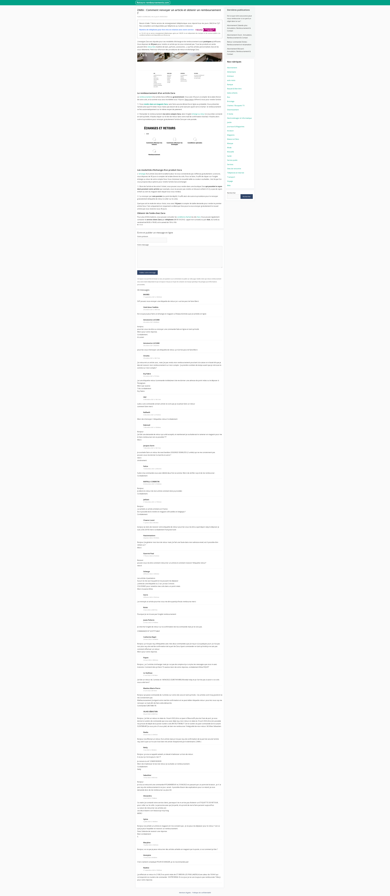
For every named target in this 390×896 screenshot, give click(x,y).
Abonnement (232, 68)
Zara (198, 217)
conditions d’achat (184, 217)
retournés (151, 47)
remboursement (145, 97)
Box (228, 97)
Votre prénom (142, 236)
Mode (141, 225)
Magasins (231, 135)
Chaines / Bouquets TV (236, 105)
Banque (230, 84)
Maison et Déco (233, 139)
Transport (231, 177)
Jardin (229, 122)
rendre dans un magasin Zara (156, 104)
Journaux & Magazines (235, 126)
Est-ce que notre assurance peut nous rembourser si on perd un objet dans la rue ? (239, 18)
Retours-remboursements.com (153, 2)
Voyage (230, 181)
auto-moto (231, 80)
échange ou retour (198, 114)
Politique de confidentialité (201, 893)
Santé (229, 156)
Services (230, 164)
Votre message (143, 245)
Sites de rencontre (234, 168)
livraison (230, 131)
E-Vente (230, 114)
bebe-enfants (232, 93)
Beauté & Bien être (234, 89)
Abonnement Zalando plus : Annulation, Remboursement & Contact (239, 28)
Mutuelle (230, 152)
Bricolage (230, 101)
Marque (230, 143)
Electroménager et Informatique (239, 118)
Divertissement (233, 110)
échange (142, 174)
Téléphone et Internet (235, 173)
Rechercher (231, 193)
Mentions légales (185, 893)
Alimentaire (231, 72)
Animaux (230, 76)
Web (229, 185)
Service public (232, 160)
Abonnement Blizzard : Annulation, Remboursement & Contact (239, 51)
